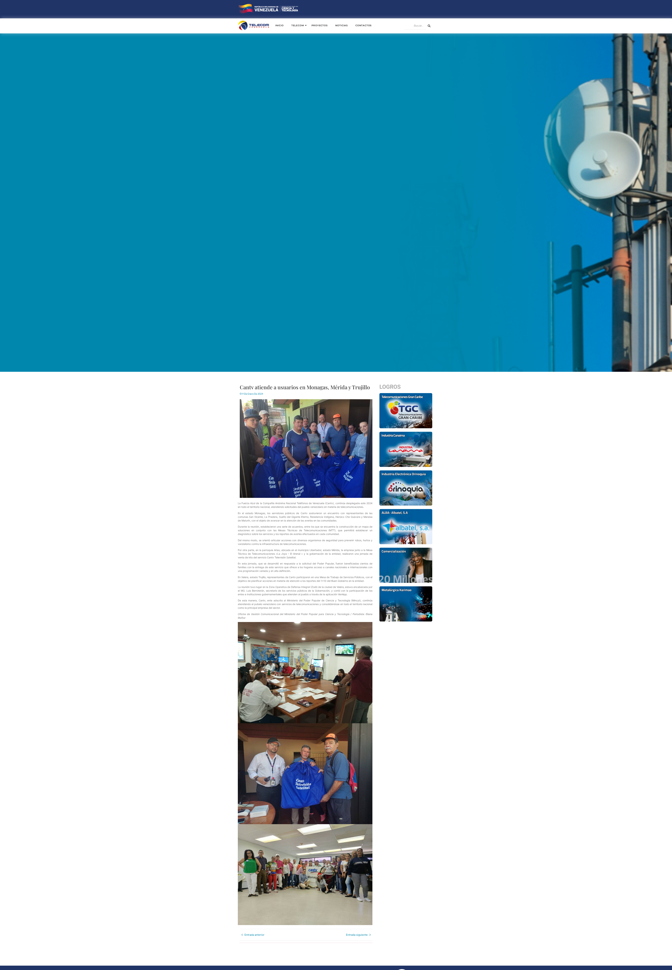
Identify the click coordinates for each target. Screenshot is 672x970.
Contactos (363, 25)
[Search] (429, 26)
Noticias (341, 25)
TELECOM (297, 25)
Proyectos (319, 25)
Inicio (279, 25)
